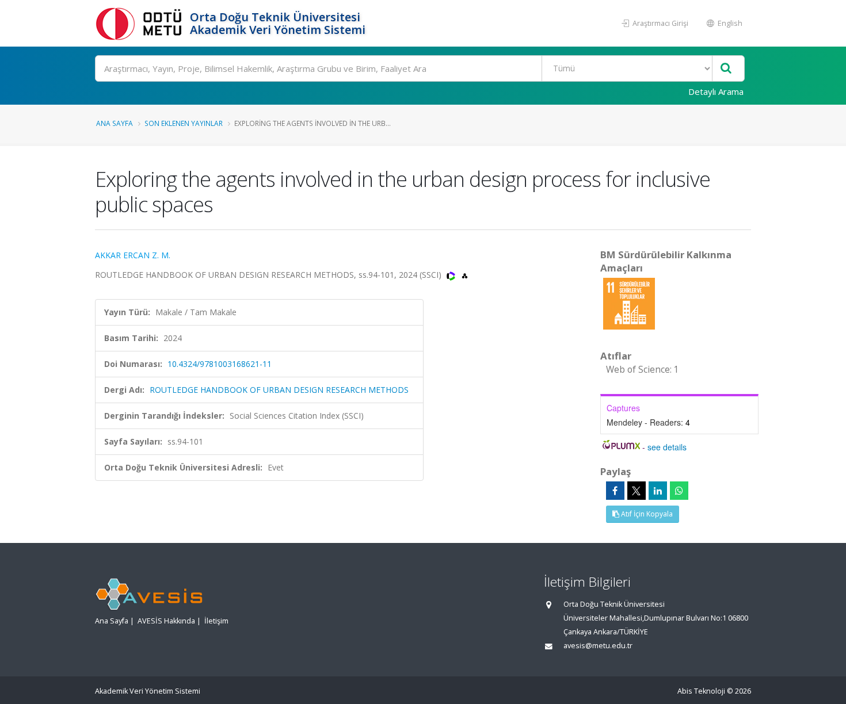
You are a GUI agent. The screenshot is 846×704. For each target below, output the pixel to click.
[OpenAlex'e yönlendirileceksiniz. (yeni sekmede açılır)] (464, 274)
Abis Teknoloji (701, 691)
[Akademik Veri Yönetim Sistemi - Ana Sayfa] (141, 23)
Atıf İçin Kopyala (646, 514)
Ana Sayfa (114, 123)
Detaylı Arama (716, 91)
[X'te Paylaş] (636, 490)
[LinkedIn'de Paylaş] (658, 490)
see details (667, 447)
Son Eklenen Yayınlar (183, 123)
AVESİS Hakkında (166, 621)
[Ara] (726, 69)
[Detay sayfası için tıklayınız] (629, 302)
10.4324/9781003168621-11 (219, 363)
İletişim (216, 621)
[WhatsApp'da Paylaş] (679, 490)
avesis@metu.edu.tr (597, 646)
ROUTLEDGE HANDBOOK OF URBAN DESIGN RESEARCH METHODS (279, 389)
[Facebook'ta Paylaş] (615, 490)
